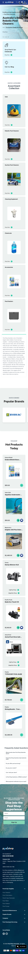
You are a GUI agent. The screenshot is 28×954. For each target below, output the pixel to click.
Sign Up (14, 822)
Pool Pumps (6, 906)
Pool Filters (6, 900)
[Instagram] (7, 934)
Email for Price (13, 593)
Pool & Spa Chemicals (9, 898)
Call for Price (12, 590)
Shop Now (5, 32)
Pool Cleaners (6, 892)
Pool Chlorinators (7, 895)
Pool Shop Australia (13, 943)
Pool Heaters (6, 903)
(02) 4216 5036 (8, 856)
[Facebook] (4, 934)
